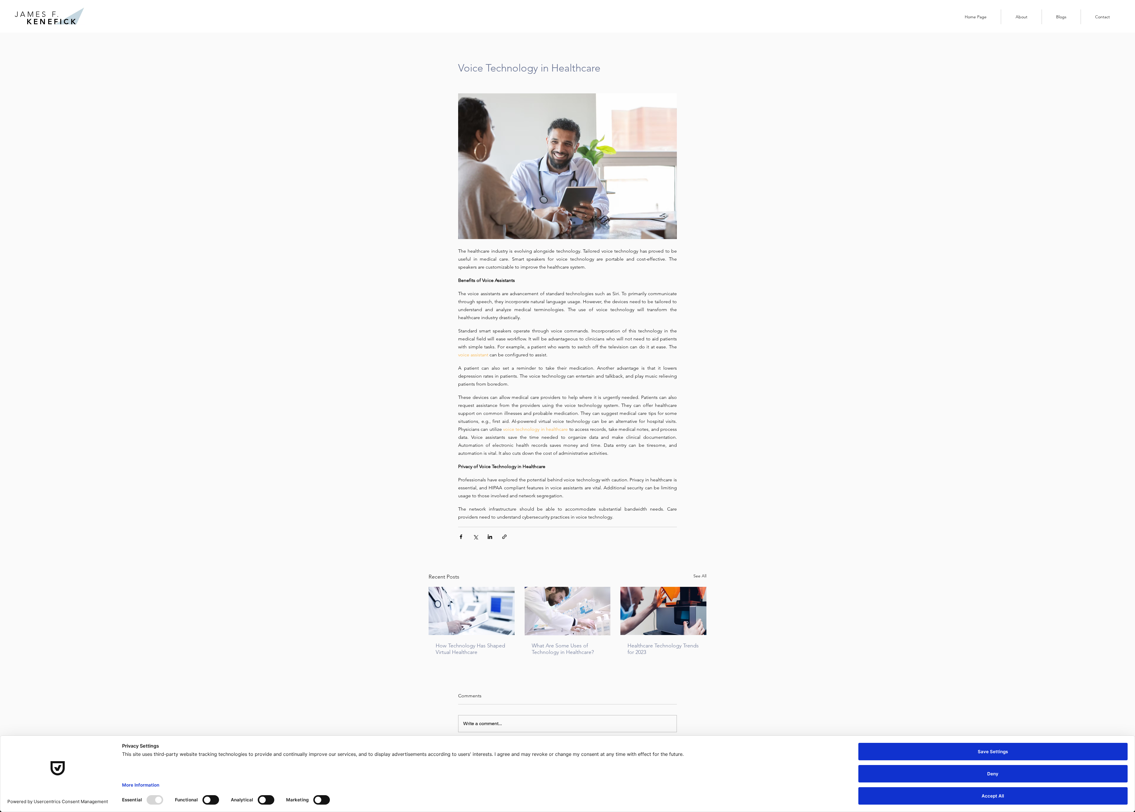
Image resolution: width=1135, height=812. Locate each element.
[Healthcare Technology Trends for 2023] (663, 611)
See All (699, 576)
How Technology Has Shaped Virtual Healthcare (470, 648)
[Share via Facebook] (461, 537)
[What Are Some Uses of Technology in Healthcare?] (568, 611)
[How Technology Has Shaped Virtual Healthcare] (472, 611)
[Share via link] (504, 537)
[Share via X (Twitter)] (475, 537)
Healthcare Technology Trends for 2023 (663, 648)
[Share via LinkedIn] (490, 537)
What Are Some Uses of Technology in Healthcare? (563, 648)
